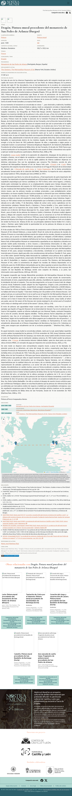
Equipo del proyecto (11, 786)
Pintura (3, 37)
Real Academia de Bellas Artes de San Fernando (56, 789)
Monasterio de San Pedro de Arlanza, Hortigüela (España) (35, 406)
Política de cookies (61, 786)
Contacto (23, 786)
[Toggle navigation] (68, 3)
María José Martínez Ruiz (10, 543)
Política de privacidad (46, 786)
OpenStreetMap (55, 472)
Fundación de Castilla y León (24, 789)
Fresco (3, 53)
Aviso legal (33, 786)
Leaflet (47, 472)
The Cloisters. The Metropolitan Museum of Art (18, 69)
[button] (53, 442)
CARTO (68, 472)
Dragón (3, 59)
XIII (38, 43)
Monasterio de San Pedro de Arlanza (14, 64)
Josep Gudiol (15, 155)
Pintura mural (41, 37)
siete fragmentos (44, 169)
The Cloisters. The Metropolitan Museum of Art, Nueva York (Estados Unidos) (41, 414)
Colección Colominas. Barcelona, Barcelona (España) (33, 410)
